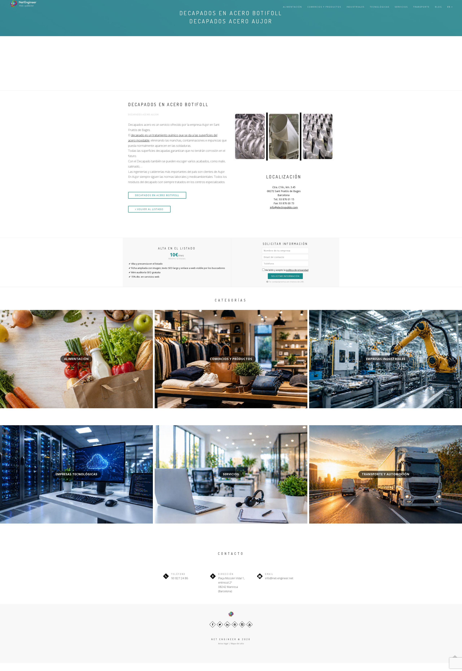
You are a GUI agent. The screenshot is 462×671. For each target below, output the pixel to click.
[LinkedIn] (227, 624)
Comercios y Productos (324, 6)
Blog (438, 6)
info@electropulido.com (284, 207)
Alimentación (292, 6)
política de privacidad (297, 270)
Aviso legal (223, 643)
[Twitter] (220, 624)
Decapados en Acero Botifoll (157, 195)
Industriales (355, 6)
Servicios (401, 6)
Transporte (421, 6)
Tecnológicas (379, 6)
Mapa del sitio (237, 643)
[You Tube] (249, 624)
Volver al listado (150, 209)
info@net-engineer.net (279, 578)
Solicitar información (285, 276)
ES (449, 6)
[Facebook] (212, 624)
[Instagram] (242, 624)
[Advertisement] (231, 63)
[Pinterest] (234, 624)
